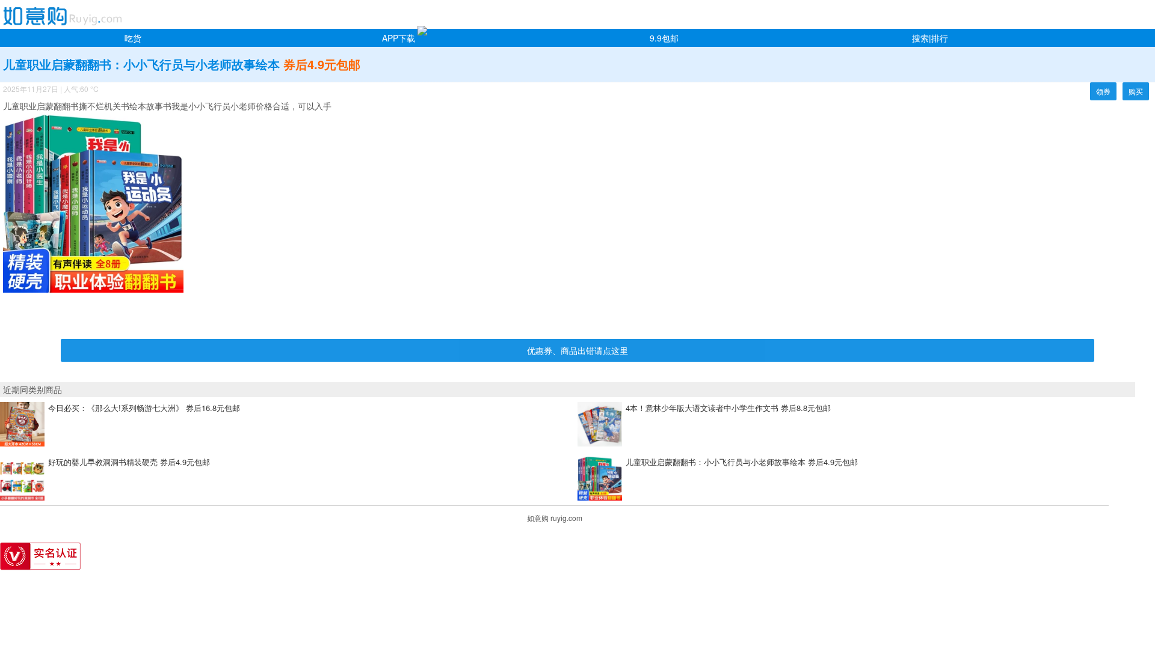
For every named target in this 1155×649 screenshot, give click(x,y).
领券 (1103, 91)
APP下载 (398, 38)
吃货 (133, 38)
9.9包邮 (664, 38)
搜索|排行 (930, 38)
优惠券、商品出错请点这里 (577, 350)
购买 (1136, 91)
